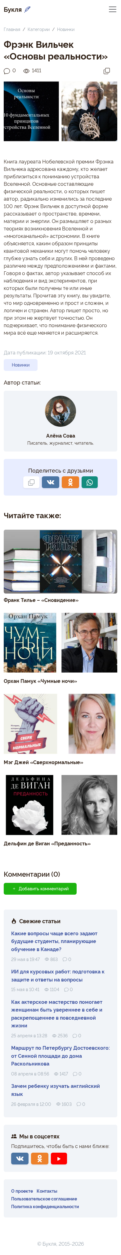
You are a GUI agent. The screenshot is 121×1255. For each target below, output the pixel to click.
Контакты (47, 1191)
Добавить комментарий (44, 888)
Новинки (65, 29)
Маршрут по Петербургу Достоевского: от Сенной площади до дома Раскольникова (60, 1055)
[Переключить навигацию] (112, 9)
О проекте (22, 1191)
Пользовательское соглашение (44, 1198)
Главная (12, 29)
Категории (39, 29)
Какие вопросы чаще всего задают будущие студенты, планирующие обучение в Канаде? (54, 941)
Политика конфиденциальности (45, 1206)
